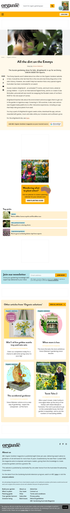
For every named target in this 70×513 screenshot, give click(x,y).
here (27, 118)
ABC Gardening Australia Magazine (42, 501)
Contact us (34, 491)
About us (23, 489)
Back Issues (24, 499)
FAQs (21, 494)
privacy (56, 279)
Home (2, 57)
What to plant (7, 491)
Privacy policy (35, 496)
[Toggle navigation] (2, 14)
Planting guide (7, 494)
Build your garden (8, 489)
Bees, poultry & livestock (17, 222)
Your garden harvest (9, 496)
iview (56, 474)
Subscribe (64, 14)
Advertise (33, 489)
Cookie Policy (24, 510)
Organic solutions (11, 57)
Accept (65, 507)
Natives (13, 214)
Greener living (7, 499)
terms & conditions (53, 280)
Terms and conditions (37, 494)
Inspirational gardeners (17, 231)
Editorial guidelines (37, 499)
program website (8, 477)
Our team (23, 491)
